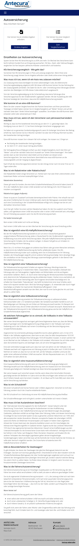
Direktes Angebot (21, 47)
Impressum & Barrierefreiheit (65, 540)
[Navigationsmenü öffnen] (5, 13)
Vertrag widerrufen (68, 542)
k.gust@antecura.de (62, 528)
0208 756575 (60, 526)
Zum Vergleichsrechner (58, 46)
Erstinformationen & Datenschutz (44, 540)
